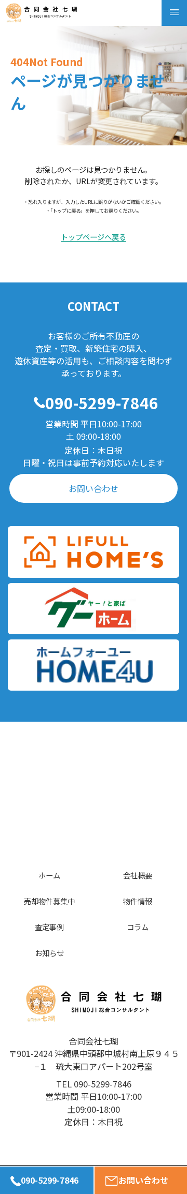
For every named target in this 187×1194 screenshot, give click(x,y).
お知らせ (49, 952)
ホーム (49, 875)
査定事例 (49, 926)
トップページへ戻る (93, 237)
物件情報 (137, 900)
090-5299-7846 (101, 402)
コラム (138, 926)
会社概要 (137, 875)
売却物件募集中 (49, 900)
